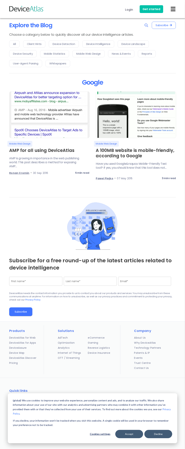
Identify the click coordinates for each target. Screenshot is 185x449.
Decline (158, 433)
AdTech (63, 338)
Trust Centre (142, 363)
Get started (151, 9)
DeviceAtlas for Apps (22, 343)
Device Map (16, 353)
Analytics (64, 348)
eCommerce (96, 338)
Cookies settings (100, 433)
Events (138, 358)
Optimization (66, 343)
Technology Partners (147, 348)
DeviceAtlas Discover (22, 358)
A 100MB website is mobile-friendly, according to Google (135, 153)
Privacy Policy (33, 299)
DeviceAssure (18, 348)
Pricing (13, 363)
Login (129, 10)
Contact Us (141, 368)
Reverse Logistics (99, 348)
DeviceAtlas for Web (22, 338)
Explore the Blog (30, 25)
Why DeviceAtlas (145, 343)
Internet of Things (69, 353)
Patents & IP (142, 353)
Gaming (93, 343)
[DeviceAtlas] (26, 11)
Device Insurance (99, 353)
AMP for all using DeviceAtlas (41, 150)
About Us (140, 338)
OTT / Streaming (69, 358)
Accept (129, 433)
